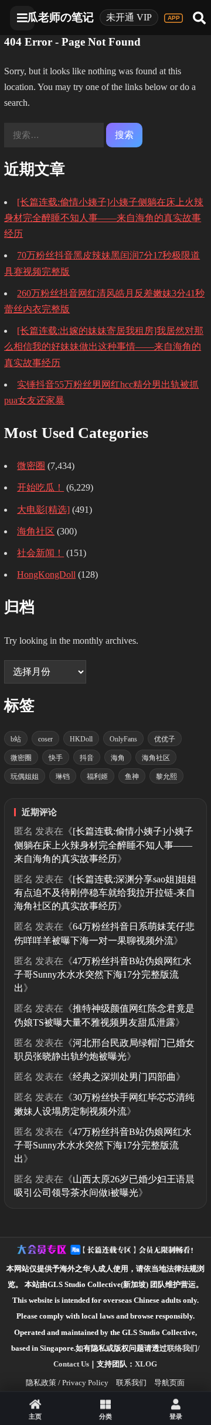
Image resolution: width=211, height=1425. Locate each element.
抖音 (87, 758)
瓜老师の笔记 (60, 17)
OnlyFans (123, 739)
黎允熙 (166, 776)
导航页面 (169, 1382)
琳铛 (63, 776)
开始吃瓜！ (40, 487)
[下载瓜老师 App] (173, 18)
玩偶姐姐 (25, 776)
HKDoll (81, 739)
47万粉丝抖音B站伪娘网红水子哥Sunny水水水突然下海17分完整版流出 (103, 974)
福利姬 (97, 776)
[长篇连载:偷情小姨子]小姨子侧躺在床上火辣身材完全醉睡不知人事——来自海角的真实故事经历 (103, 218)
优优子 (164, 739)
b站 (16, 739)
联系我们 (131, 1382)
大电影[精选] (43, 510)
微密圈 (31, 466)
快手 (56, 758)
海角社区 (36, 531)
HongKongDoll (46, 574)
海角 (118, 758)
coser (45, 739)
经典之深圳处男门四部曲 (124, 1077)
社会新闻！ (40, 553)
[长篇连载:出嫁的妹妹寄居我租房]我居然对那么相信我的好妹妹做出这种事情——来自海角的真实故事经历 (103, 346)
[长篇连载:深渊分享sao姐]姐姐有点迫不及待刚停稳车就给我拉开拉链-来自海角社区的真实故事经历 (105, 892)
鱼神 (132, 776)
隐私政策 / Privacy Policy (67, 1382)
